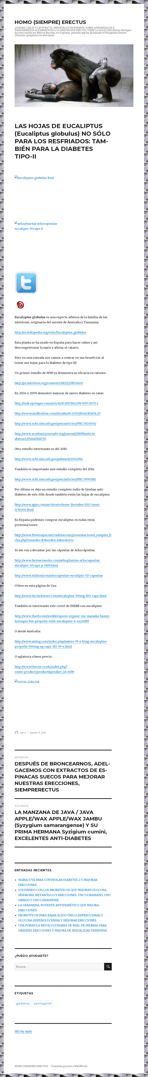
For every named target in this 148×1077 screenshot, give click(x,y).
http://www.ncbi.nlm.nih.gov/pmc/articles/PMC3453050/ (55, 423)
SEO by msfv (23, 1031)
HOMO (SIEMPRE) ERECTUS (50, 22)
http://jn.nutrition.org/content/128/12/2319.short (49, 383)
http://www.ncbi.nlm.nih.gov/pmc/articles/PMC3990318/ (55, 479)
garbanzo (23, 1003)
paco (23, 732)
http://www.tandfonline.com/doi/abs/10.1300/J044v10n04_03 (58, 413)
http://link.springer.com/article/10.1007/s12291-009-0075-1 (56, 403)
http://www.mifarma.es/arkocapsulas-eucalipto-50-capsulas (59, 575)
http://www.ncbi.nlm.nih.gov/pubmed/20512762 (49, 459)
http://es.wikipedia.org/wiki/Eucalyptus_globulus (50, 332)
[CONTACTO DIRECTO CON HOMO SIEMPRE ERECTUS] (63, 305)
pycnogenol (43, 1003)
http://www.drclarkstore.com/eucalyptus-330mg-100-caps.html (60, 596)
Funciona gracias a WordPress (69, 1066)
